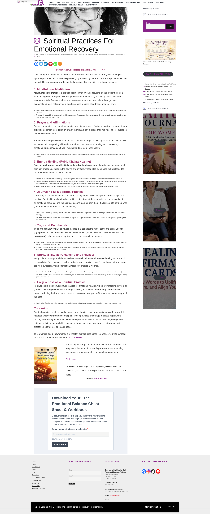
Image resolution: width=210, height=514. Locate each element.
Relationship (148, 2)
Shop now (160, 143)
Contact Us (35, 475)
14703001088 (115, 495)
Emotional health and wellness (57, 54)
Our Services (36, 467)
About (33, 464)
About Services (62, 2)
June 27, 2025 (40, 54)
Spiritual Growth (110, 54)
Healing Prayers (133, 2)
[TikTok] (153, 471)
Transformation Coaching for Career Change (158, 91)
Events (34, 469)
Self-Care (160, 2)
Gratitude (81, 54)
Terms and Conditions (38, 488)
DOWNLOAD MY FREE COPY (62, 439)
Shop (73, 2)
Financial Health (76, 5)
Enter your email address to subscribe (69, 429)
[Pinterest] (50, 64)
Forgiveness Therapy (72, 54)
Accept (171, 507)
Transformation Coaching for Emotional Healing (159, 99)
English (23, 2)
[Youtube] (158, 471)
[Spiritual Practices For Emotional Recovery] (80, 21)
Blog (33, 472)
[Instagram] (148, 471)
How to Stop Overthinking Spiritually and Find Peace (160, 84)
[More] (60, 64)
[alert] (159, 14)
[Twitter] (41, 64)
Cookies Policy (36, 480)
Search (148, 23)
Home (51, 2)
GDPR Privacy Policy (38, 477)
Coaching (105, 2)
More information (153, 507)
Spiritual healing (120, 54)
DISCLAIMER (36, 483)
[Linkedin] (46, 64)
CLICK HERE (76, 337)
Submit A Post (91, 5)
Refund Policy (36, 486)
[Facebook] (36, 64)
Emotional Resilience (58, 5)
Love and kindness (90, 54)
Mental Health (118, 2)
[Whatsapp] (55, 64)
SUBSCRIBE (60, 445)
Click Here (71, 359)
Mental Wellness (100, 54)
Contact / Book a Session (88, 2)
